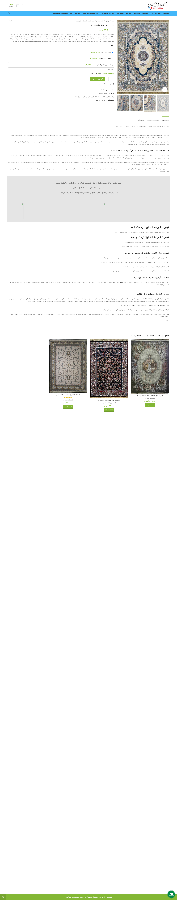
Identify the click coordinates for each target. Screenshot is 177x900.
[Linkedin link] (97, 100)
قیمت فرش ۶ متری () (100, 53)
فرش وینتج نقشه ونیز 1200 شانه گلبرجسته (150, 396)
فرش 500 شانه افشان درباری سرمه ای (109, 400)
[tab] (165, 119)
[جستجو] (9, 13)
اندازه (112, 46)
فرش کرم (97, 97)
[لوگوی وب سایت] (157, 5)
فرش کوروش (90, 97)
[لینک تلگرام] (94, 100)
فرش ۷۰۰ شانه (154, 306)
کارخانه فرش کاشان (118, 282)
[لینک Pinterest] (99, 100)
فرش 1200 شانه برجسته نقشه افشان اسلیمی (68, 395)
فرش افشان (105, 97)
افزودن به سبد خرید (97, 79)
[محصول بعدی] (9, 21)
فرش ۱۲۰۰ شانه (134, 306)
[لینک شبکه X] (102, 100)
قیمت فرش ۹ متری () (100, 59)
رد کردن (3, 897)
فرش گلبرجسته (80, 97)
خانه (113, 21)
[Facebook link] (105, 100)
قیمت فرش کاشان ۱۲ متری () (98, 65)
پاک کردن (109, 69)
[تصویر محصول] (150, 366)
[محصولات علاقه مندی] (22, 5)
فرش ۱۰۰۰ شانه (145, 306)
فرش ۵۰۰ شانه (164, 306)
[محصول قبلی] (13, 21)
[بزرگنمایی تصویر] (164, 89)
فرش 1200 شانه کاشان (102, 21)
